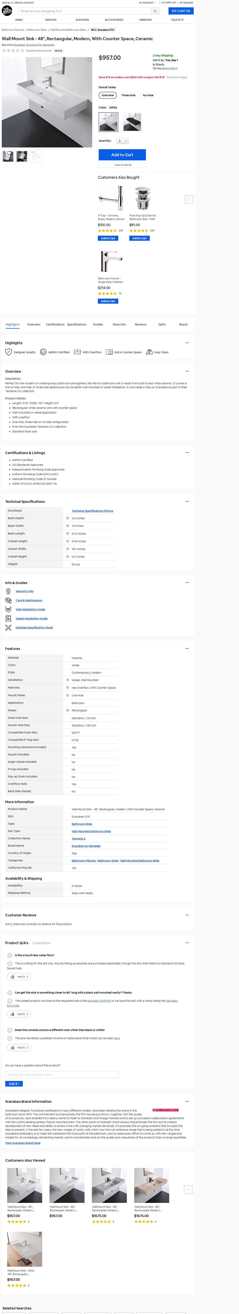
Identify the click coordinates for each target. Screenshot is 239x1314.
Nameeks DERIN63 (99, 1001)
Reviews (140, 324)
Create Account (24, 2)
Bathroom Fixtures (84, 861)
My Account (146, 2)
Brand (183, 324)
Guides (98, 324)
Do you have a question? (17, 333)
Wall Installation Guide (30, 609)
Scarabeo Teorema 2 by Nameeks (34, 44)
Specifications (76, 324)
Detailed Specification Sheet (34, 627)
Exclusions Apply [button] (176, 77)
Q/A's (162, 324)
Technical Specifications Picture (92, 511)
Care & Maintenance (29, 600)
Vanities (51, 20)
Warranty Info (25, 591)
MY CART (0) (181, 11)
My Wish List (169, 2)
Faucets (177, 20)
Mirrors (146, 20)
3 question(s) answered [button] (39, 50)
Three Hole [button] (128, 95)
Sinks (19, 20)
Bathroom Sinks (82, 824)
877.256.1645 (186, 2)
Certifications (55, 324)
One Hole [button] (108, 95)
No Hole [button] (148, 95)
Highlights (13, 324)
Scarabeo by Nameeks (86, 846)
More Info (119, 324)
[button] (109, 122)
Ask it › (14, 1083)
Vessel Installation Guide (32, 618)
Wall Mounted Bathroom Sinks (91, 831)
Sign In (6, 2)
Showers (82, 20)
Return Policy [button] (169, 68)
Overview (34, 324)
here (117, 1038)
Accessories (114, 20)
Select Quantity (134, 142)
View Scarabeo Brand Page (22, 1143)
